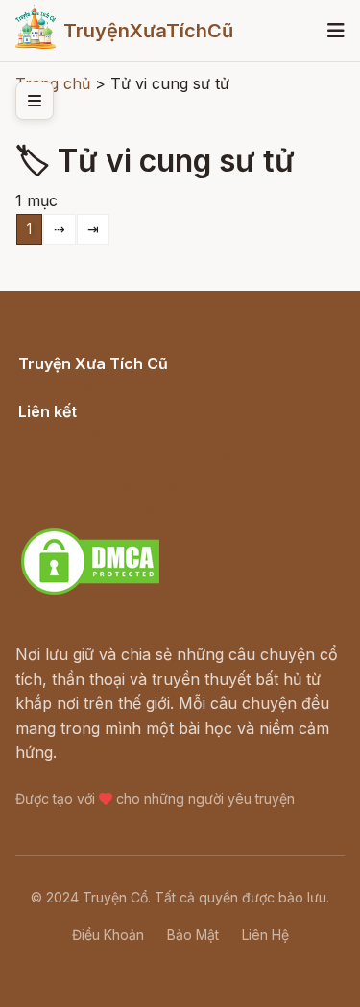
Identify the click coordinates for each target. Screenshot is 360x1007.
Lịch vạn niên (67, 433)
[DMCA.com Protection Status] (90, 591)
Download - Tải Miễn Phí (109, 506)
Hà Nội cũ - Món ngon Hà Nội (128, 457)
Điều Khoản (108, 934)
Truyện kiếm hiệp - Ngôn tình (126, 482)
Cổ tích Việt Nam (79, 384)
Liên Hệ (265, 934)
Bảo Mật (193, 934)
